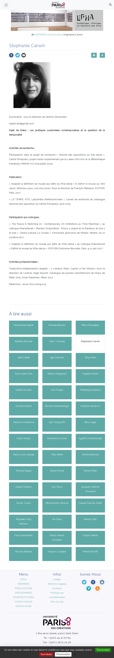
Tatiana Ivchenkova (23, 422)
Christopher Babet (24, 325)
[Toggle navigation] (6, 5)
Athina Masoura (90, 454)
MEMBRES (41, 34)
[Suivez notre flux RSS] (97, 588)
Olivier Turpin (23, 503)
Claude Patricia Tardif (90, 503)
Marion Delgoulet (57, 373)
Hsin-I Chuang (57, 341)
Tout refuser (46, 654)
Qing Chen (90, 357)
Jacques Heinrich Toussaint (90, 489)
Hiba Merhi (57, 454)
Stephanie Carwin (90, 341)
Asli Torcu (57, 487)
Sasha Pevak (57, 470)
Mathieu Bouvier (24, 341)
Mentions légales (57, 584)
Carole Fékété (90, 535)
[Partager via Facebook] (11, 55)
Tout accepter (103, 650)
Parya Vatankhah (23, 535)
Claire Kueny (23, 438)
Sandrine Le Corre (57, 438)
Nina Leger (90, 422)
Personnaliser (63, 654)
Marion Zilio (90, 519)
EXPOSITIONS (24, 606)
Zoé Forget (57, 390)
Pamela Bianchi (57, 325)
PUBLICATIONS (23, 588)
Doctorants (55, 34)
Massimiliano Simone (57, 503)
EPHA (23, 579)
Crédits (57, 579)
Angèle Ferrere (90, 373)
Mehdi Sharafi (90, 551)
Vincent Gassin (23, 406)
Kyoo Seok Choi (23, 373)
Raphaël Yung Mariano (23, 521)
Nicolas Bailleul (23, 551)
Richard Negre (24, 470)
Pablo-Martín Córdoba (57, 537)
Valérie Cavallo (23, 390)
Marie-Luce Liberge (23, 454)
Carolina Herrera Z (90, 406)
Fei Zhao (57, 519)
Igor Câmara (57, 357)
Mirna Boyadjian (90, 325)
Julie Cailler (24, 357)
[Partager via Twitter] (17, 55)
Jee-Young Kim (57, 422)
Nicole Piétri (90, 470)
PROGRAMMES (23, 593)
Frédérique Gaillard (90, 390)
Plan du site (57, 601)
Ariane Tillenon (23, 487)
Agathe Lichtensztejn (90, 438)
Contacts (57, 588)
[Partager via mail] (23, 55)
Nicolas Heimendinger (57, 406)
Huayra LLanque (57, 551)
